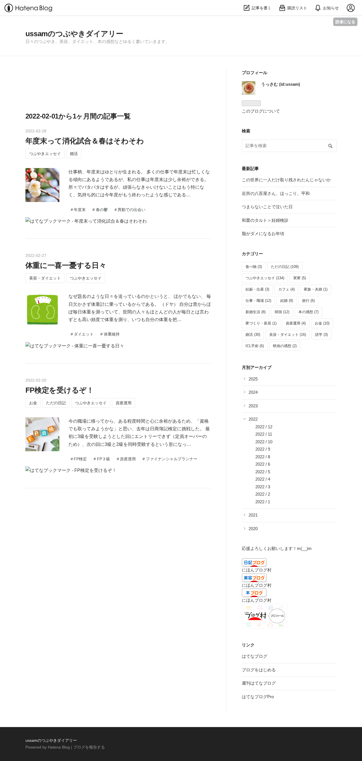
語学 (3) (321, 334)
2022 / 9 (262, 449)
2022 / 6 (262, 464)
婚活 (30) (252, 334)
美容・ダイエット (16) (287, 334)
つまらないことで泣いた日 (267, 206)
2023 (253, 405)
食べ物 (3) (253, 267)
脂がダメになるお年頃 (263, 233)
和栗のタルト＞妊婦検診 (265, 220)
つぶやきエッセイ (45, 153)
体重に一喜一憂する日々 (65, 265)
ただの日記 (56, 403)
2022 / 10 (263, 441)
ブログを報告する (89, 747)
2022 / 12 (263, 426)
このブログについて (261, 111)
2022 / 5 (262, 471)
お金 (33, 403)
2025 (253, 379)
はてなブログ (254, 656)
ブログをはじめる (259, 669)
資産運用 (124, 403)
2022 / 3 (262, 486)
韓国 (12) (282, 312)
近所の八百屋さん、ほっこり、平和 (276, 193)
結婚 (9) (286, 300)
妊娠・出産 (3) (257, 289)
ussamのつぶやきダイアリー (74, 33)
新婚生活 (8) (255, 312)
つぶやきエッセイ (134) (264, 278)
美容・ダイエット (45, 278)
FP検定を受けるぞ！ (59, 390)
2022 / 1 (262, 501)
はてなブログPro (258, 696)
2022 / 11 (263, 434)
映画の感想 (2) (285, 346)
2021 (253, 515)
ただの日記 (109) (285, 267)
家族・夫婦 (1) (315, 289)
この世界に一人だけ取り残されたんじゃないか (286, 179)
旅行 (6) (308, 300)
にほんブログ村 (257, 569)
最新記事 (250, 168)
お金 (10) (322, 323)
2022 (253, 419)
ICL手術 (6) (254, 346)
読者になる (345, 21)
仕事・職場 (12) (258, 300)
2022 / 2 (262, 494)
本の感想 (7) (308, 312)
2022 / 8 (262, 456)
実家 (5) (299, 278)
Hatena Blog (59, 747)
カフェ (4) (286, 289)
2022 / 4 (262, 479)
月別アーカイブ (257, 367)
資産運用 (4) (296, 323)
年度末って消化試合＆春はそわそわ (84, 141)
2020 (253, 528)
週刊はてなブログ (259, 683)
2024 (253, 392)
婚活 (74, 153)
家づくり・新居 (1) (261, 323)
